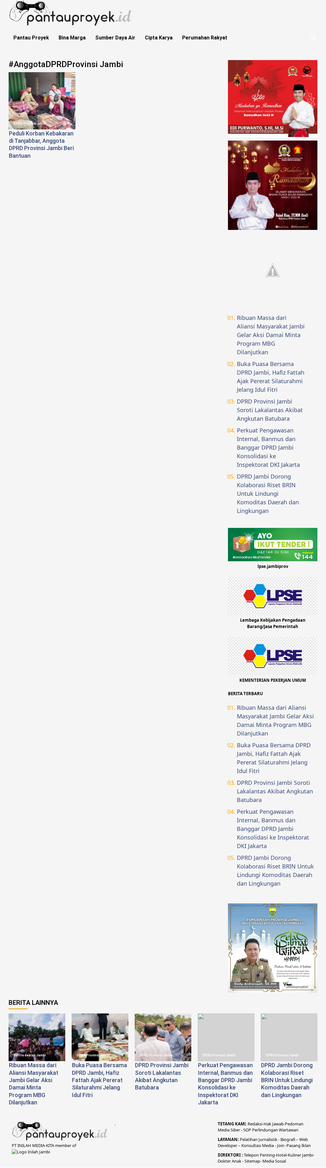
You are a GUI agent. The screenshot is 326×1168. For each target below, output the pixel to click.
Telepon (251, 1155)
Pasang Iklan (299, 1145)
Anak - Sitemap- (246, 1161)
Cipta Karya (159, 38)
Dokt (222, 1161)
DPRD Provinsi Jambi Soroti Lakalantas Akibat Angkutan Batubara (270, 409)
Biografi (288, 1139)
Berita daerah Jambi (30, 1055)
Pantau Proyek (31, 38)
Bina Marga (72, 38)
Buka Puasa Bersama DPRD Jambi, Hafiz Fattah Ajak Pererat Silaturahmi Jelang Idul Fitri (270, 376)
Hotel (281, 1155)
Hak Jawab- (274, 1124)
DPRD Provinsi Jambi (30, 123)
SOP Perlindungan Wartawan (270, 1130)
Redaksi (255, 1124)
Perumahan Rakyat (204, 38)
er (229, 1161)
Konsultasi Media (258, 1145)
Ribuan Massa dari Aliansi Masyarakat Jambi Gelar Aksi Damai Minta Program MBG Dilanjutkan (271, 335)
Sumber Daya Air (115, 38)
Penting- (267, 1155)
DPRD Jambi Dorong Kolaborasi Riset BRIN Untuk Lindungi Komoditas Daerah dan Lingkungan (268, 494)
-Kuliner (294, 1155)
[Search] (313, 38)
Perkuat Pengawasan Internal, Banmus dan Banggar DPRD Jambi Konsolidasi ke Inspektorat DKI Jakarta (268, 447)
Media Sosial (274, 1161)
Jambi (307, 1155)
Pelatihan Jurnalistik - (260, 1139)
